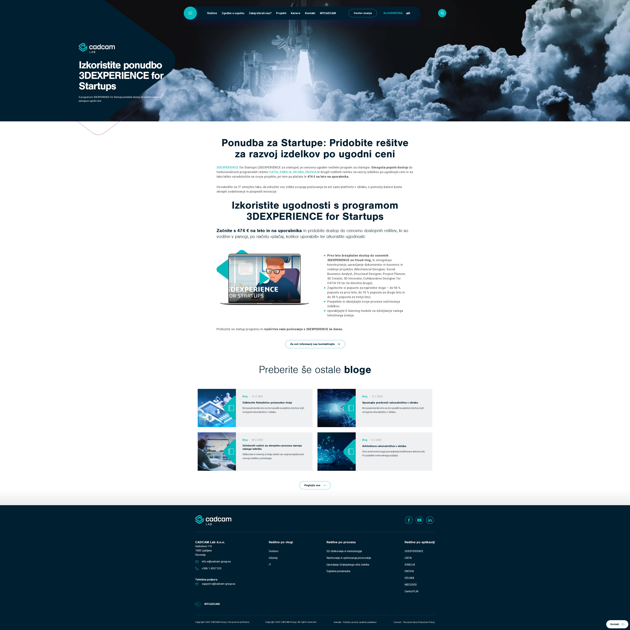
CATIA (273, 172)
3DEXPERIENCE (228, 167)
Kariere (295, 13)
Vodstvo (273, 551)
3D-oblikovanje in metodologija (344, 551)
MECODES (411, 584)
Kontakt (310, 13)
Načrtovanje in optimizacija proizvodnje (348, 557)
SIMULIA (286, 172)
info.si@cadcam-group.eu (216, 561)
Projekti (281, 13)
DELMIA (298, 172)
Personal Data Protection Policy (419, 622)
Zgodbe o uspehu (233, 13)
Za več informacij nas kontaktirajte (312, 344)
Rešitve (212, 13)
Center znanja (363, 13)
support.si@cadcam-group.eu (218, 583)
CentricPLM (411, 591)
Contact (397, 622)
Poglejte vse (312, 485)
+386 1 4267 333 (211, 568)
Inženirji (273, 557)
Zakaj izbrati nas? (260, 13)
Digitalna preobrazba (338, 571)
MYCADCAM (328, 13)
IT (270, 564)
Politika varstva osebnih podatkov (360, 622)
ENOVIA (310, 172)
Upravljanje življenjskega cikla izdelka (347, 564)
